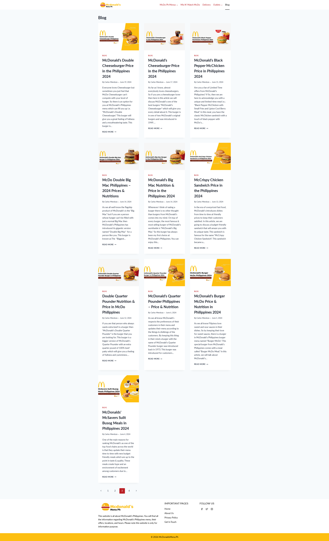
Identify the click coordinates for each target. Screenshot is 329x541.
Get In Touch (170, 522)
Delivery (207, 5)
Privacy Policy (171, 518)
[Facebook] (202, 509)
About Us (169, 513)
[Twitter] (207, 509)
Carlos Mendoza (111, 82)
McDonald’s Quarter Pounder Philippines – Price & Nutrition (164, 301)
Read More (109, 132)
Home (167, 509)
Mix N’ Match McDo (190, 5)
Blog (227, 5)
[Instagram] (212, 509)
